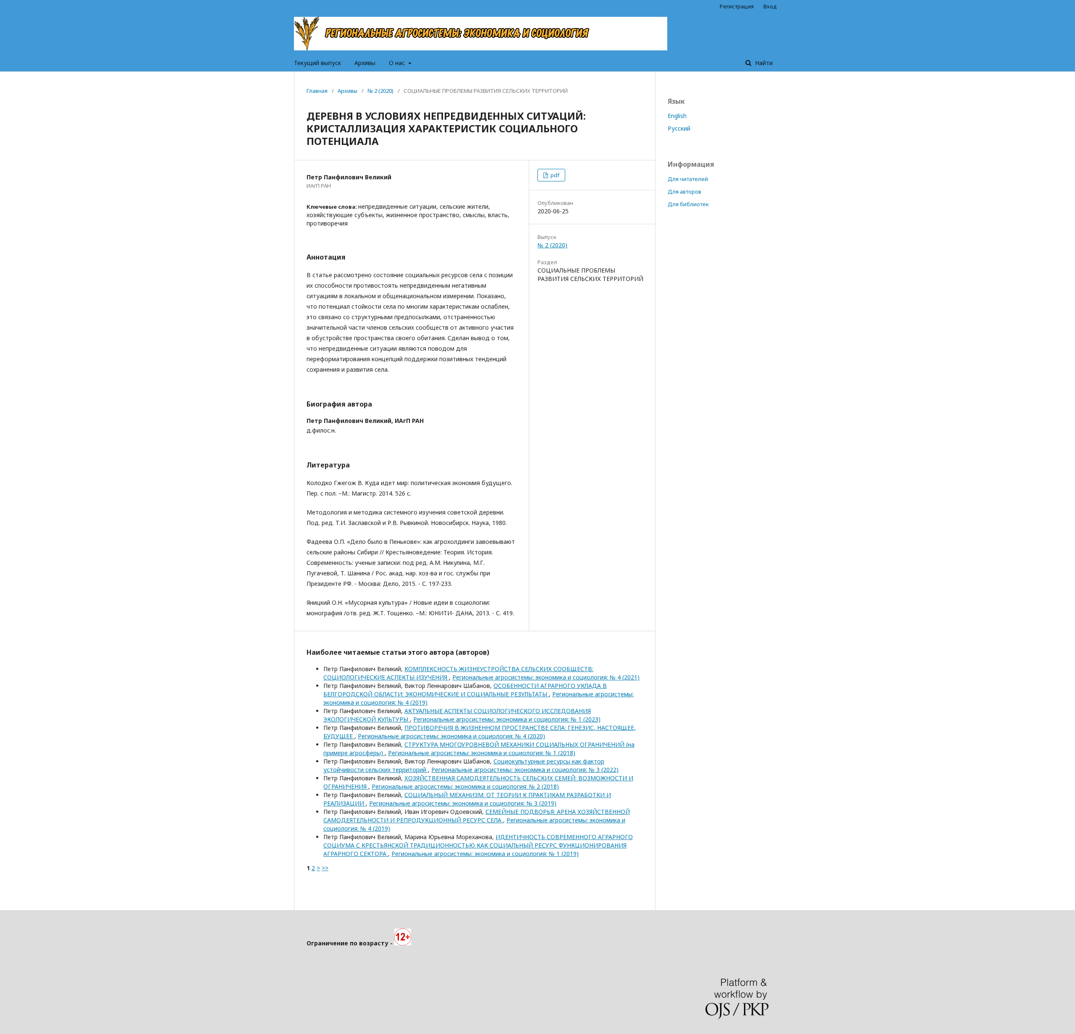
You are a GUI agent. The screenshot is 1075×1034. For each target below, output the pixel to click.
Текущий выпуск (317, 63)
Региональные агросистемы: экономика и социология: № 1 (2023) (506, 719)
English (677, 116)
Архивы (364, 63)
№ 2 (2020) (380, 90)
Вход (770, 6)
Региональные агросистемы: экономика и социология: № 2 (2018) (465, 786)
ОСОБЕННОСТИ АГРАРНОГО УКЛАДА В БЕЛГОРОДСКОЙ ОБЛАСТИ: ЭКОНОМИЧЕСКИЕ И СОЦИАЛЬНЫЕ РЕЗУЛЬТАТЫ (465, 690)
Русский (679, 128)
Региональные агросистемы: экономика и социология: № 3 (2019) (462, 803)
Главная (317, 90)
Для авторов (684, 191)
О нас (397, 63)
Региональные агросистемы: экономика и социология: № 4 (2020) (451, 736)
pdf (554, 175)
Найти (763, 63)
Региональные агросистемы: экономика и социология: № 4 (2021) (546, 677)
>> (325, 868)
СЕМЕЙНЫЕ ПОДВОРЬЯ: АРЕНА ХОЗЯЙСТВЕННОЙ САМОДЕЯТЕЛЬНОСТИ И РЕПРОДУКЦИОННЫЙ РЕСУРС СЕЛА (476, 816)
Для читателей (688, 179)
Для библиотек (688, 204)
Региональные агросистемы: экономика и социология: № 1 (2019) (485, 854)
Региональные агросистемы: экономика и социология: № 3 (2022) (525, 770)
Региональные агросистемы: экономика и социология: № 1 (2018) (481, 753)
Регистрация (737, 6)
